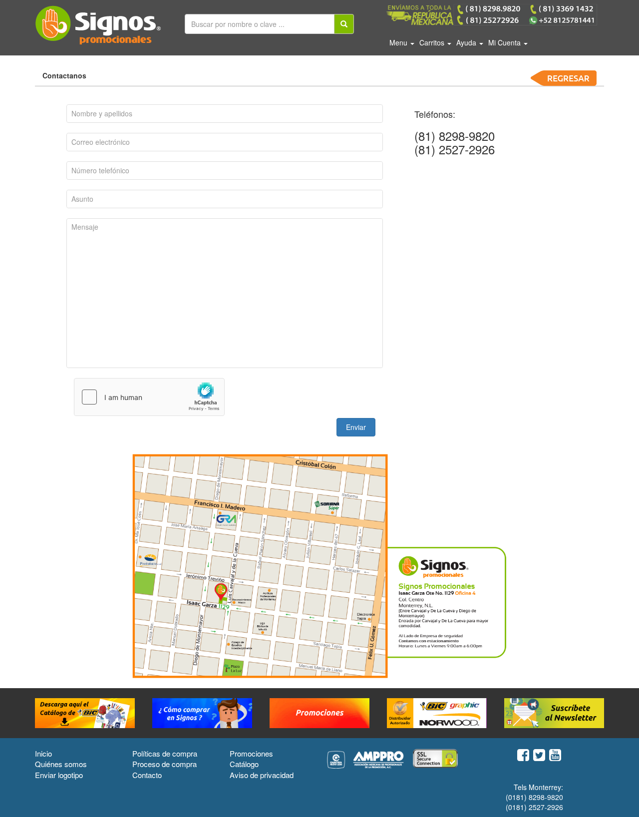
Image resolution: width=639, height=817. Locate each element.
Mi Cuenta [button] (505, 42)
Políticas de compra (164, 753)
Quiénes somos (61, 764)
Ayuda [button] (467, 42)
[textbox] (224, 113)
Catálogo (244, 764)
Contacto (147, 775)
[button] (355, 427)
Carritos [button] (432, 42)
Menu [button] (399, 42)
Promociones (251, 753)
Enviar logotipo (59, 775)
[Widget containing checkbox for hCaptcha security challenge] (149, 397)
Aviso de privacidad (262, 775)
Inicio (43, 753)
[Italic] (344, 24)
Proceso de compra (164, 764)
